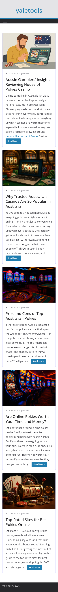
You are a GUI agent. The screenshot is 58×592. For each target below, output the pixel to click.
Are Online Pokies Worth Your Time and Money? (27, 419)
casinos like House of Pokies (22, 136)
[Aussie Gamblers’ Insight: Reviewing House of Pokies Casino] (29, 51)
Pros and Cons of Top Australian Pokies (24, 316)
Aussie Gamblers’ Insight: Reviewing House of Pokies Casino (28, 84)
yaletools (29, 10)
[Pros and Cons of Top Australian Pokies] (29, 285)
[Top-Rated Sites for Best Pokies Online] (29, 491)
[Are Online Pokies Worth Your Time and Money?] (29, 388)
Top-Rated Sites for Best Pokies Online (27, 522)
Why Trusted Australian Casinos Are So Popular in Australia (28, 201)
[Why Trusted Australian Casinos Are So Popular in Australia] (29, 168)
